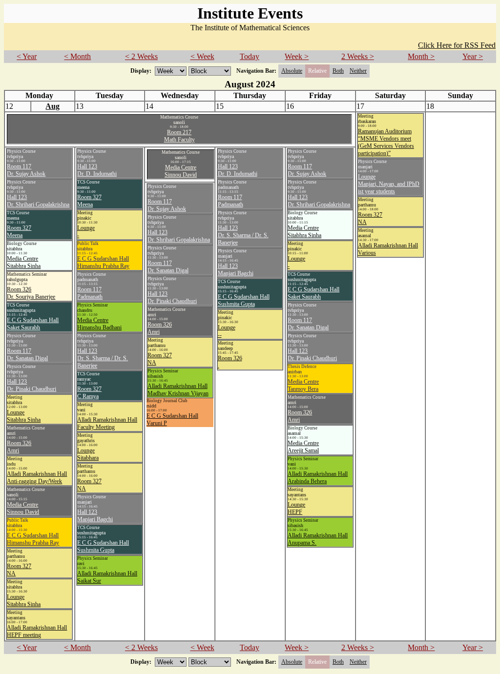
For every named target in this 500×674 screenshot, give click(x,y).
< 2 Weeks (141, 56)
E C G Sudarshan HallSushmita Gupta (103, 546)
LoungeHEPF (296, 508)
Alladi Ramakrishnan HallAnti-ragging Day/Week (37, 477)
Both (338, 70)
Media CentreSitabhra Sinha (24, 262)
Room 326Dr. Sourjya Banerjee (31, 293)
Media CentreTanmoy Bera (303, 385)
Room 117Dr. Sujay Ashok (26, 170)
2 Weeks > (357, 56)
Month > (421, 56)
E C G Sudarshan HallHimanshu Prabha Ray (33, 539)
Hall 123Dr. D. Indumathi (97, 170)
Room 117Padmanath (90, 293)
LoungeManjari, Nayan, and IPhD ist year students (388, 184)
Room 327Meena (19, 232)
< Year (27, 56)
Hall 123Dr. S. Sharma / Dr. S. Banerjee (102, 358)
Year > (472, 56)
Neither (358, 70)
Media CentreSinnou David (23, 508)
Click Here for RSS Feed (457, 45)
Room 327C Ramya (89, 393)
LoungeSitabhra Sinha (24, 416)
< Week (202, 56)
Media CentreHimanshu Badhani (99, 324)
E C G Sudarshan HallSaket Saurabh (33, 324)
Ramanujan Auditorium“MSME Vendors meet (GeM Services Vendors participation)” (386, 142)
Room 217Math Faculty (179, 136)
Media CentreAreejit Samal (303, 447)
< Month (77, 56)
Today (249, 56)
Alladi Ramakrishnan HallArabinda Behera (318, 477)
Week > (297, 56)
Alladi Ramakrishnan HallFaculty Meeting (107, 423)
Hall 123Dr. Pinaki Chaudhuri (31, 385)
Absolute (291, 70)
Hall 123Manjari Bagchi (95, 516)
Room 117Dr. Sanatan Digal (27, 354)
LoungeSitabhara (88, 454)
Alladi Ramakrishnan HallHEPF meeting (37, 631)
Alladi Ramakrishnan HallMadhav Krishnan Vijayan (177, 390)
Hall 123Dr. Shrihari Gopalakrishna (38, 201)
